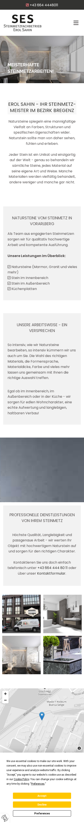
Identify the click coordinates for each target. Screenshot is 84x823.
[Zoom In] (5, 694)
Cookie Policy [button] (21, 779)
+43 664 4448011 (44, 5)
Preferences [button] (38, 783)
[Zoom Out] (5, 700)
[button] (42, 716)
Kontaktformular (51, 573)
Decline (42, 804)
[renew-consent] (5, 818)
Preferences (42, 813)
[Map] (42, 720)
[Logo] (35, 23)
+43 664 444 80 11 (52, 567)
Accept (42, 795)
